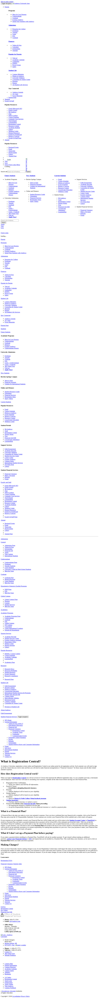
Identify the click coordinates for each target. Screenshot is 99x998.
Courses (7, 603)
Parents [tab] (3, 239)
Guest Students (9, 567)
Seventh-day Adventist (9, 991)
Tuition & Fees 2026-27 (16, 723)
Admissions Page (10, 545)
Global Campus (9, 623)
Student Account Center (77, 820)
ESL (13, 36)
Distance (11, 189)
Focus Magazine (17, 96)
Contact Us (8, 756)
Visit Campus (9, 554)
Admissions (12, 25)
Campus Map (9, 964)
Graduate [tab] (3, 574)
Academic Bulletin (14, 128)
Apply (9, 159)
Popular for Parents (15, 54)
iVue (10, 114)
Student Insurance (12, 800)
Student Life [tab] (4, 298)
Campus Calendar (10, 701)
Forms (82, 215)
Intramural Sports (10, 700)
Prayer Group (16, 65)
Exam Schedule (63, 184)
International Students (11, 556)
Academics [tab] (4, 610)
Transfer (14, 32)
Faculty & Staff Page (15, 138)
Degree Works (62, 203)
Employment (8, 982)
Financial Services (35, 198)
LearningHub (13, 122)
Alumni (7, 140)
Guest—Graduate (14, 212)
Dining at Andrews (18, 76)
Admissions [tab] (4, 256)
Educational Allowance (16, 725)
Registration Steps (35, 199)
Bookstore (8, 974)
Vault (59, 200)
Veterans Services (10, 753)
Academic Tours (17, 732)
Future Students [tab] (5, 332)
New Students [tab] (5, 373)
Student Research (10, 672)
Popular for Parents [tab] (6, 283)
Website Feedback (10, 955)
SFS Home (8, 720)
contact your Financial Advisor (17, 839)
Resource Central (14, 126)
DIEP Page (8, 589)
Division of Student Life (12, 707)
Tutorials (15, 50)
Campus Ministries (18, 74)
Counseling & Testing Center (21, 79)
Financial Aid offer (30, 803)
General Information (11, 722)
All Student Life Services (20, 85)
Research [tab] (3, 665)
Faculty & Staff (9, 101)
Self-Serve (8, 748)
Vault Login (8, 981)
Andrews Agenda (17, 92)
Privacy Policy (25, 996)
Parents (7, 7)
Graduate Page (9, 578)
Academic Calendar (18, 60)
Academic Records (86, 184)
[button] (19, 165)
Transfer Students (10, 566)
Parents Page (12, 97)
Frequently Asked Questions (17, 737)
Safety (14, 67)
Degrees (7, 601)
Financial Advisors (35, 184)
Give (6, 163)
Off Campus (8, 625)
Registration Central (15, 124)
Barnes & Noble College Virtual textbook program (30, 798)
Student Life (13, 70)
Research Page (9, 679)
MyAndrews (12, 112)
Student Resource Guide (37, 194)
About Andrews (6, 710)
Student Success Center (87, 191)
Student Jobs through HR (12, 694)
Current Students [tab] (6, 402)
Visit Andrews (9, 986)
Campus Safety (85, 196)
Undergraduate (16, 16)
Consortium (8, 627)
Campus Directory (10, 967)
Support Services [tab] (6, 633)
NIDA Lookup (13, 115)
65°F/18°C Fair (10, 945)
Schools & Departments (12, 630)
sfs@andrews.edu (14, 921)
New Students (30, 175)
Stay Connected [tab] (5, 315)
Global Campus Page (11, 599)
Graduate (15, 18)
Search (4, 222)
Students (7, 99)
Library (11, 129)
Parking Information (11, 965)
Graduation (15, 61)
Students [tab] (3, 329)
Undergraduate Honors (12, 348)
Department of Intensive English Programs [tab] (14, 586)
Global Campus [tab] (5, 596)
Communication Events (19, 736)
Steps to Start (34, 183)
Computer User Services (16, 119)
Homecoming (13, 152)
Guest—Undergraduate (13, 209)
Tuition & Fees (16, 45)
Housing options (10, 687)
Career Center (84, 193)
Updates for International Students (15, 384)
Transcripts (12, 151)
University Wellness (18, 78)
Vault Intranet (13, 121)
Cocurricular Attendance (62, 209)
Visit (6, 161)
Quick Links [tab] (4, 233)
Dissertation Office (10, 642)
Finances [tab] (3, 271)
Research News (9, 669)
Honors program (10, 645)
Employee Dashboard (15, 134)
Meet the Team (9, 571)
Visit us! (14, 58)
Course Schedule (14, 117)
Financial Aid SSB (64, 207)
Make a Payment (85, 212)
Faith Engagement (86, 183)
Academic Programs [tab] (7, 613)
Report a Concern (14, 136)
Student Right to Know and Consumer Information (24, 744)
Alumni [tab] (3, 520)
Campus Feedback (10, 988)
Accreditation (16, 996)
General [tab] (3, 542)
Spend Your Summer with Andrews (23, 21)
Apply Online (9, 984)
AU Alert (15, 94)
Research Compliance (11, 676)
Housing (15, 81)
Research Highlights (11, 671)
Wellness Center (13, 131)
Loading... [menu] (8, 166)
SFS (30, 839)
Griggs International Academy (14, 628)
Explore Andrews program (13, 640)
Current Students (60, 175)
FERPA (14, 63)
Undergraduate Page (11, 562)
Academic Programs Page (12, 616)
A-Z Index (8, 977)
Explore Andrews (17, 20)
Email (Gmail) (13, 110)
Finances (11, 41)
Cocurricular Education (65, 190)
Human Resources (14, 133)
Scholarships (16, 49)
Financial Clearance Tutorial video (11, 864)
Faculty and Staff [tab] (6, 482)
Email (10, 149)
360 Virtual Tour (14, 213)
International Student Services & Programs (18, 693)
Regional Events (14, 147)
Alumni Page (13, 156)
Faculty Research (10, 674)
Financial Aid (9, 550)
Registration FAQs (6, 860)
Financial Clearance (86, 210)
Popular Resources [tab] (6, 650)
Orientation (33, 196)
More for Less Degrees (19, 14)
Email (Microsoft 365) (15, 108)
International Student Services (14, 463)
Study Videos (34, 201)
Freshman (15, 31)
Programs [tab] (4, 243)
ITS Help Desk (85, 202)
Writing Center (9, 643)
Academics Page (10, 662)
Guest (14, 34)
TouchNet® (91, 820)
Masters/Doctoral (10, 579)
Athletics (7, 972)
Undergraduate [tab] (5, 559)
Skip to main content (7, 1)
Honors (14, 83)
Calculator (15, 47)
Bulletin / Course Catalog (12, 654)
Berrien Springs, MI (11, 943)
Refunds (83, 213)
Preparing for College (19, 29)
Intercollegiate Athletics (12, 698)
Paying (11, 739)
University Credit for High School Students (18, 569)
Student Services (10, 605)
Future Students (10, 175)
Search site (4, 171)
